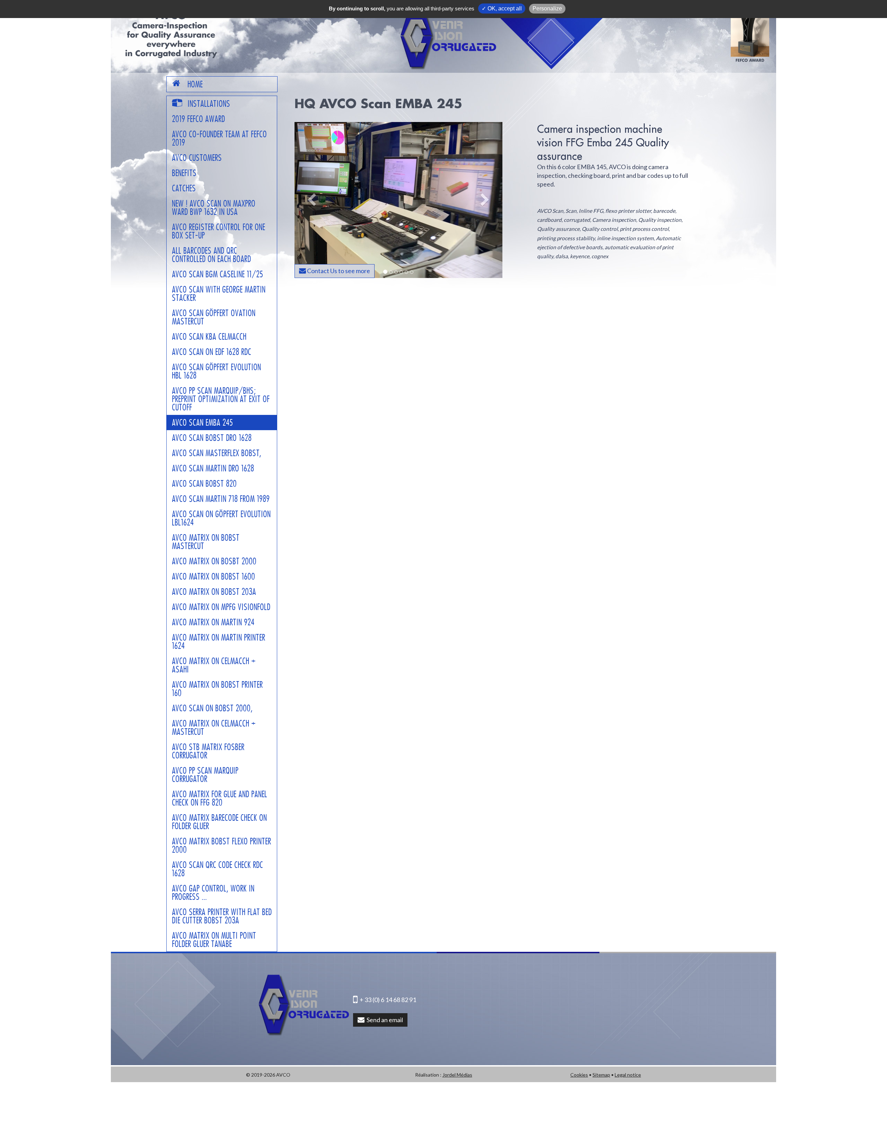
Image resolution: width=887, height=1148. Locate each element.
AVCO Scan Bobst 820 (204, 483)
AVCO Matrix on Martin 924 (213, 622)
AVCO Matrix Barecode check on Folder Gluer (219, 822)
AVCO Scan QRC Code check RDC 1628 (217, 869)
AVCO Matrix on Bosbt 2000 (214, 561)
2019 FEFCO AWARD (198, 118)
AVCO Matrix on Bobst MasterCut (205, 541)
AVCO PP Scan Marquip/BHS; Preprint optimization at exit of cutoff (221, 399)
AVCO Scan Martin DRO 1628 (213, 468)
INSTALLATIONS (208, 103)
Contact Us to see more (338, 271)
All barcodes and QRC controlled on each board (211, 254)
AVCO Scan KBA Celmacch (209, 336)
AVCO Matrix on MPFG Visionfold (221, 606)
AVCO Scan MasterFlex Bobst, (216, 453)
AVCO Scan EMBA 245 (202, 422)
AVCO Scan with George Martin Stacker (218, 293)
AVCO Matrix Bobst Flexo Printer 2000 (221, 845)
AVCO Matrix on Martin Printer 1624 (218, 641)
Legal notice (628, 1075)
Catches (184, 188)
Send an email (384, 1020)
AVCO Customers (197, 157)
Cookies (579, 1075)
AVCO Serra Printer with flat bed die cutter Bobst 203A (222, 916)
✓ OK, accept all (502, 8)
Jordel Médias (457, 1075)
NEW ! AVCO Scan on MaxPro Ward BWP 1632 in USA (213, 207)
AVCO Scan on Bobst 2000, (212, 708)
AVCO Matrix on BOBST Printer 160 (217, 688)
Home (195, 84)
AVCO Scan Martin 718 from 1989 (221, 498)
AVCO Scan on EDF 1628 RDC (211, 351)
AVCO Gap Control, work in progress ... (213, 892)
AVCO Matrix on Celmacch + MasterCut (213, 727)
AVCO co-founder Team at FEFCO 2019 (219, 138)
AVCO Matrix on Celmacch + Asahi (213, 665)
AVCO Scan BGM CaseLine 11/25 (217, 274)
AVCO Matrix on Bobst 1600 (213, 576)
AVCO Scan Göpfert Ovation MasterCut (213, 317)
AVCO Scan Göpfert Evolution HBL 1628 (216, 371)
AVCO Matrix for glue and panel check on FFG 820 (219, 798)
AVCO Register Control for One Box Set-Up (218, 231)
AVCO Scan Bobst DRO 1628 (212, 437)
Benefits (184, 173)
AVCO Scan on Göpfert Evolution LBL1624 (221, 518)
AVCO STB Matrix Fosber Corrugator (208, 751)
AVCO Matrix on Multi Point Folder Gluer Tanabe (214, 939)
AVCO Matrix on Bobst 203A (214, 591)
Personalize (547, 8)
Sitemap (601, 1075)
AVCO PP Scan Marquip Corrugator (205, 774)
